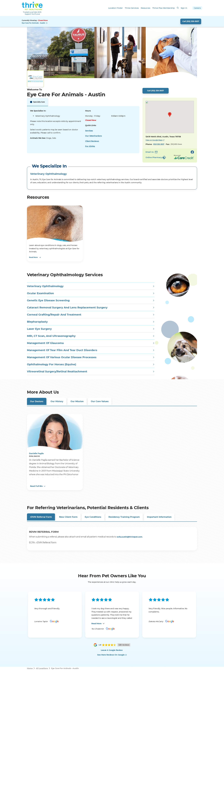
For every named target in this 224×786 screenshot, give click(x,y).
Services (89, 131)
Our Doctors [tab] (36, 401)
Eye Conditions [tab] (93, 517)
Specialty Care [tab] (39, 102)
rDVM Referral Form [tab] (41, 517)
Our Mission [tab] (77, 401)
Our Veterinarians (93, 136)
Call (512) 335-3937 (190, 21)
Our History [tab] (57, 401)
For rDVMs (90, 146)
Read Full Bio (36, 486)
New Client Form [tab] (68, 517)
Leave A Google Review (112, 650)
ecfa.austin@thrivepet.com (129, 537)
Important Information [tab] (159, 517)
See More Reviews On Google (110, 655)
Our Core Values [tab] (100, 401)
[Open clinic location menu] (46, 23)
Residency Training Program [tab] (124, 517)
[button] (169, 114)
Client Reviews (92, 141)
